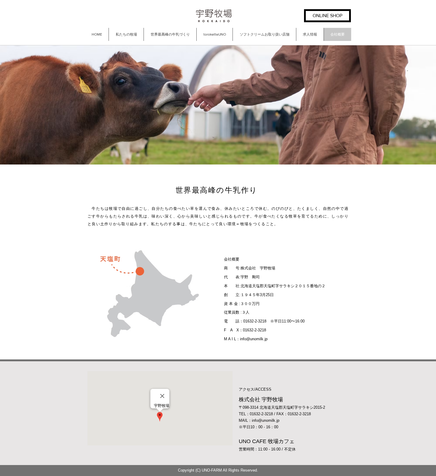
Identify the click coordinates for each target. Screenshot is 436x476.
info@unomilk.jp (254, 339)
